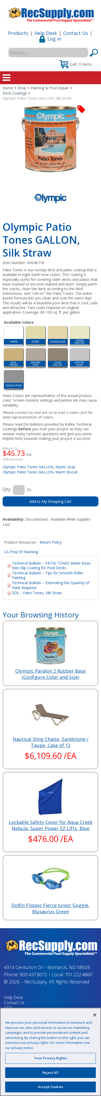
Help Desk (45, 33)
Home (8, 87)
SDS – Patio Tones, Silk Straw (37, 592)
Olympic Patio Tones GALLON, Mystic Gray (39, 466)
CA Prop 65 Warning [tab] (21, 551)
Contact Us (75, 33)
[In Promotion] (81, 108)
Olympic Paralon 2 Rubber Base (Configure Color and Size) (50, 674)
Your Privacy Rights (50, 1058)
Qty (7, 489)
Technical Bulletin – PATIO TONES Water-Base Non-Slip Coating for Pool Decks (51, 565)
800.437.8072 (33, 974)
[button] (75, 64)
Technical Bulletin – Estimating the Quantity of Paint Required (50, 585)
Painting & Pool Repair (50, 87)
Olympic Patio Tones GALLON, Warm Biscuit (40, 472)
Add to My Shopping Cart (50, 501)
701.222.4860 (78, 974)
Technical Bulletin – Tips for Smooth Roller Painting (47, 575)
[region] (50, 1052)
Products (18, 33)
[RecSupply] (50, 13)
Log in (54, 39)
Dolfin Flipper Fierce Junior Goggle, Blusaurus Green (50, 908)
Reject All (50, 1072)
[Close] (94, 1015)
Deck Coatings (15, 93)
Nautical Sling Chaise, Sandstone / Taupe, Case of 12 (51, 742)
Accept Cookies (50, 1086)
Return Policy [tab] (51, 542)
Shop (22, 87)
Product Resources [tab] (20, 542)
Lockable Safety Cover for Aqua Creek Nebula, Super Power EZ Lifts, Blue (50, 825)
